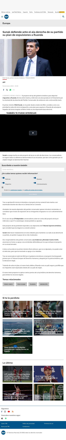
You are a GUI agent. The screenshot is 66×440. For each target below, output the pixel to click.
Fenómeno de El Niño (40, 12)
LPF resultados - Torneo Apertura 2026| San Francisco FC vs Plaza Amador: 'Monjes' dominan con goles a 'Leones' (17, 377)
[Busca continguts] (63, 17)
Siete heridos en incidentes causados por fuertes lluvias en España (16, 349)
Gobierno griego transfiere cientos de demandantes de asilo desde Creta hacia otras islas (17, 331)
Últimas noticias (5, 12)
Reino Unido (8, 284)
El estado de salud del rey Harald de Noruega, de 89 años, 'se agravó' (48, 313)
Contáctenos (26, 426)
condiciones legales (16, 190)
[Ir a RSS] (13, 412)
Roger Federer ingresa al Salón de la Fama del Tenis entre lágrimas (48, 397)
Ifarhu (31, 12)
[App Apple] (2, 418)
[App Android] (6, 418)
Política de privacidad (28, 423)
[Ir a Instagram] (5, 412)
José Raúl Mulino (16, 12)
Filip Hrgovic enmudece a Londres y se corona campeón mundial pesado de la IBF (16, 396)
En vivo (62, 12)
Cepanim (25, 12)
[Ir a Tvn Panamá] (32, 17)
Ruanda (32, 284)
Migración (43, 284)
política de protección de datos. (33, 190)
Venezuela (50, 12)
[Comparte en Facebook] (3, 90)
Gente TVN (4, 423)
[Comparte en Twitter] (7, 90)
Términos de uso (48, 423)
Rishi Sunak (21, 284)
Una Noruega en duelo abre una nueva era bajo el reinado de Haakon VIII (16, 313)
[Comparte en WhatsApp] (10, 90)
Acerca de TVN (5, 426)
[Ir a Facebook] (2, 412)
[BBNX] (3, 433)
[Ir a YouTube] (9, 412)
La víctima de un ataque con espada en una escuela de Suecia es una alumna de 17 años (48, 331)
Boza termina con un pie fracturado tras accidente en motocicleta (46, 378)
